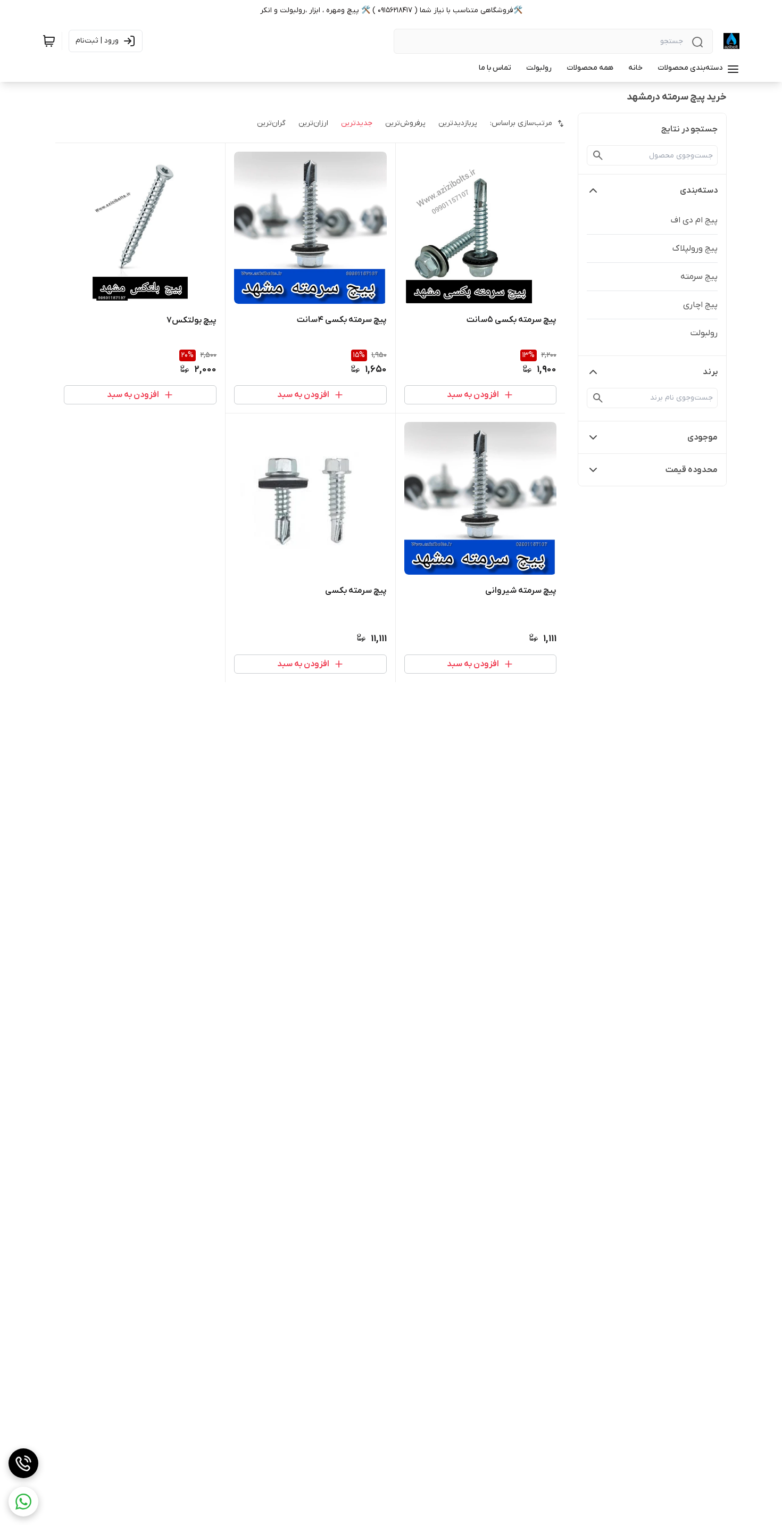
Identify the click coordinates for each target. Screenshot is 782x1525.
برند (710, 372)
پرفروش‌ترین (405, 123)
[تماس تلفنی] (23, 1463)
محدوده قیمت (691, 470)
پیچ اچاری (700, 305)
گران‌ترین (271, 123)
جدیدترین (356, 123)
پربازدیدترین (457, 123)
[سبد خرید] (49, 41)
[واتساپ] (23, 1501)
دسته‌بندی (699, 190)
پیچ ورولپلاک (695, 248)
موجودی (702, 437)
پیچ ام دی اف (694, 220)
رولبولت (704, 333)
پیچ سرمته (699, 276)
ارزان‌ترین (313, 123)
